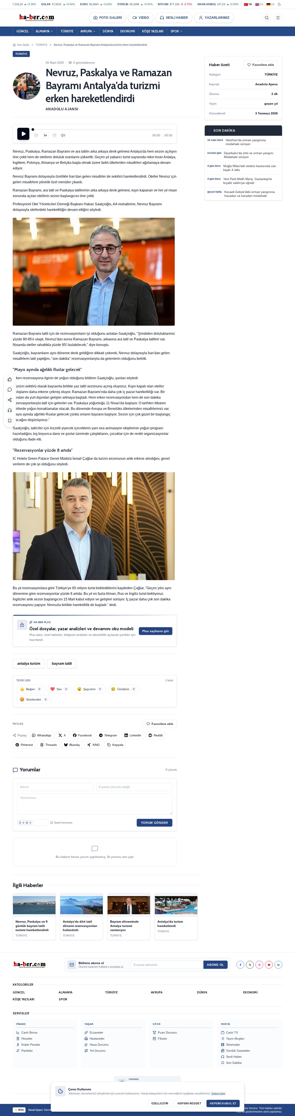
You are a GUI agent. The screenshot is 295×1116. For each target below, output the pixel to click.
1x (45, 135)
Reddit (158, 735)
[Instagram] (259, 965)
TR (250, 4)
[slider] (102, 129)
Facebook (85, 735)
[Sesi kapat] (63, 135)
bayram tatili (62, 663)
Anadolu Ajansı (62, 109)
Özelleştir (159, 1103)
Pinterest (27, 745)
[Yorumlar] (9, 389)
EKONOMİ (127, 31)
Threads (51, 745)
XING (96, 745)
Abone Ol (215, 964)
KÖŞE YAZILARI (152, 31)
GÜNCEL (22, 31)
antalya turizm (28, 663)
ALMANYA (42, 31)
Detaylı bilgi (218, 1093)
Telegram (110, 735)
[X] (250, 965)
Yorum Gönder (154, 822)
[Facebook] (240, 965)
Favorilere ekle (162, 724)
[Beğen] (9, 379)
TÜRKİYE (66, 31)
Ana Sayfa (23, 44)
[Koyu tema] (279, 4)
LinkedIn (135, 735)
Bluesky (74, 745)
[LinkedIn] (278, 965)
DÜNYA (108, 31)
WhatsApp (44, 735)
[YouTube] (269, 965)
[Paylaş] (9, 400)
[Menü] (278, 17)
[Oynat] (23, 134)
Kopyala (117, 745)
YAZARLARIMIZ (217, 17)
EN (261, 4)
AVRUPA (86, 31)
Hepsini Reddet (189, 1103)
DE (272, 4)
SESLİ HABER (177, 17)
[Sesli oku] (9, 410)
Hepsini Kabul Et (223, 1103)
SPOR (175, 31)
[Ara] (266, 17)
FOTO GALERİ (110, 17)
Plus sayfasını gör (155, 631)
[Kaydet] (9, 420)
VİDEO (144, 17)
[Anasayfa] (36, 18)
